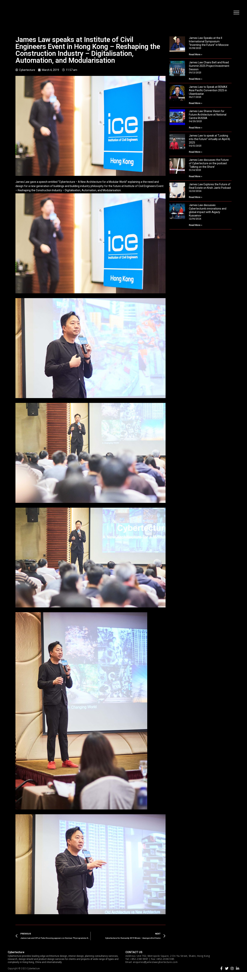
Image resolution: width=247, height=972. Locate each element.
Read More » (195, 54)
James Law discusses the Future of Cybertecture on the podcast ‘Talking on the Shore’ (209, 163)
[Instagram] (232, 968)
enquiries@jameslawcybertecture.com (155, 962)
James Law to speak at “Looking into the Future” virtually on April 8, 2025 (209, 139)
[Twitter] (226, 968)
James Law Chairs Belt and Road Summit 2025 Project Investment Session (209, 66)
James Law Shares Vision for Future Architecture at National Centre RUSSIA (207, 115)
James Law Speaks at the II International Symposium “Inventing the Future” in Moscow (209, 41)
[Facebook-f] (221, 968)
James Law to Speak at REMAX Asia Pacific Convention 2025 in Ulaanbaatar (208, 90)
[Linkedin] (237, 968)
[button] (236, 12)
